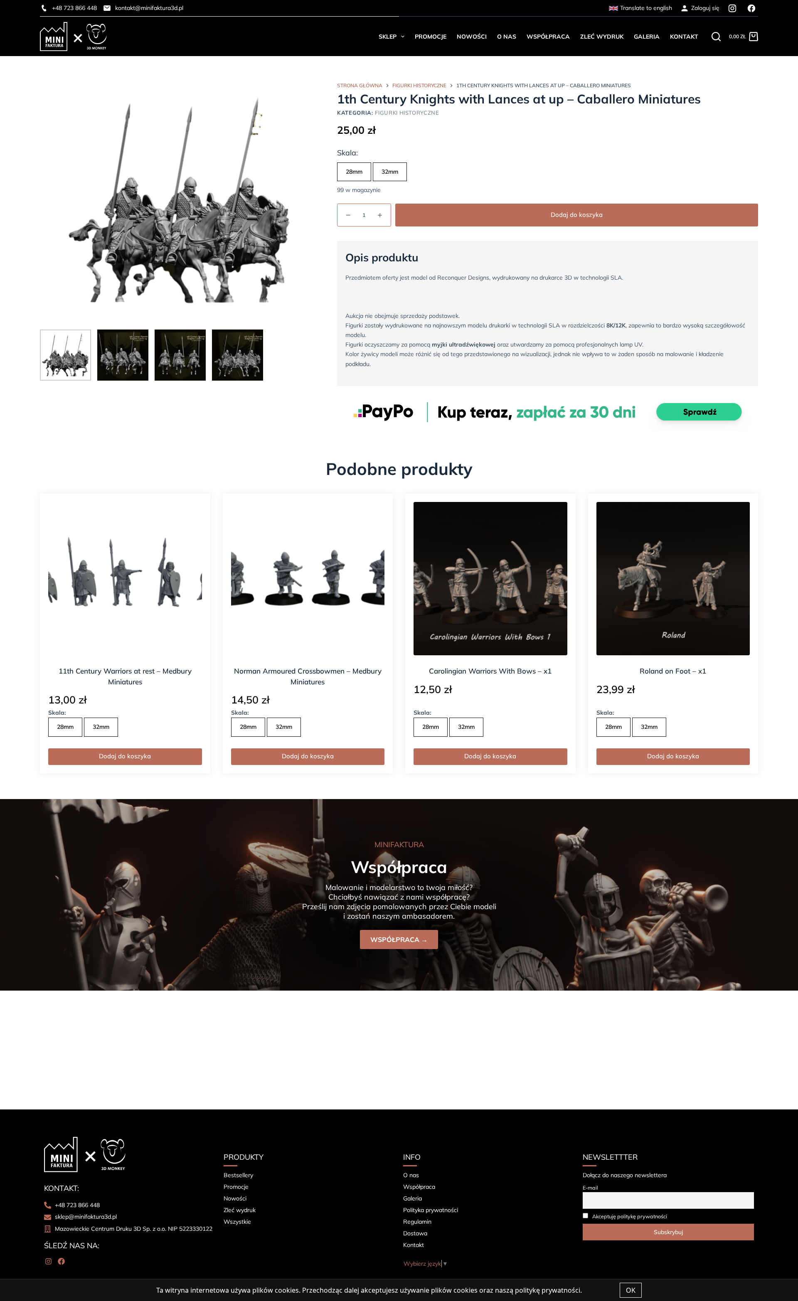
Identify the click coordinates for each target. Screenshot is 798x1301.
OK (630, 1290)
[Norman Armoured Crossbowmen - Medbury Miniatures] (308, 579)
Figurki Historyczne (407, 112)
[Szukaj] (716, 36)
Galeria (647, 36)
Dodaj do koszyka (577, 215)
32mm (390, 171)
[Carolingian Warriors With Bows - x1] (490, 579)
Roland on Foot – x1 (673, 670)
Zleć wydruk (601, 36)
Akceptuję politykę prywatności (629, 1216)
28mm (354, 171)
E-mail (590, 1187)
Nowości (472, 36)
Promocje (430, 36)
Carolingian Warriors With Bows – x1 (490, 670)
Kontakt (684, 36)
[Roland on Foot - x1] (673, 579)
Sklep (388, 36)
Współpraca (548, 36)
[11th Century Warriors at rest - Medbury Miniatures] (125, 579)
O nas (506, 36)
